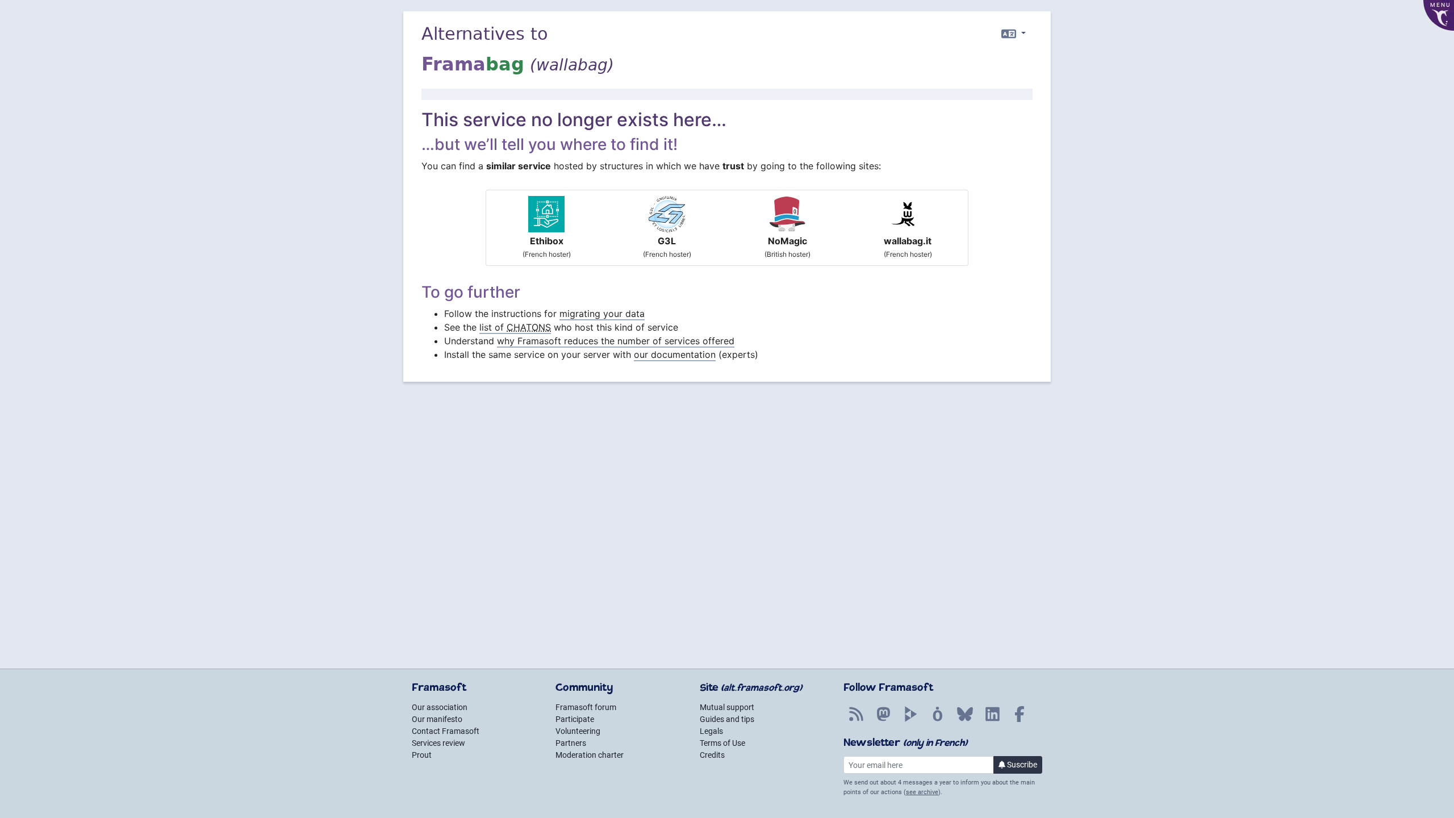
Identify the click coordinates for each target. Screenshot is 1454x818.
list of (515, 327)
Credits (712, 754)
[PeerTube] (910, 720)
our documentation (675, 354)
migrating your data (602, 313)
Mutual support (727, 707)
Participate (574, 719)
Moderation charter (589, 754)
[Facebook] (1019, 720)
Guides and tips (727, 719)
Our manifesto (437, 719)
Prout (422, 754)
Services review (438, 743)
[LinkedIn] (992, 720)
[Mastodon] (883, 720)
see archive (922, 792)
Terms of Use (722, 743)
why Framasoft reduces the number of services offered (615, 341)
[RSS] (855, 720)
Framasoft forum (585, 707)
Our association (439, 707)
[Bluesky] (964, 720)
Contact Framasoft (445, 731)
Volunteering (577, 731)
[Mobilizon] (937, 720)
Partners (570, 743)
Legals (711, 731)
